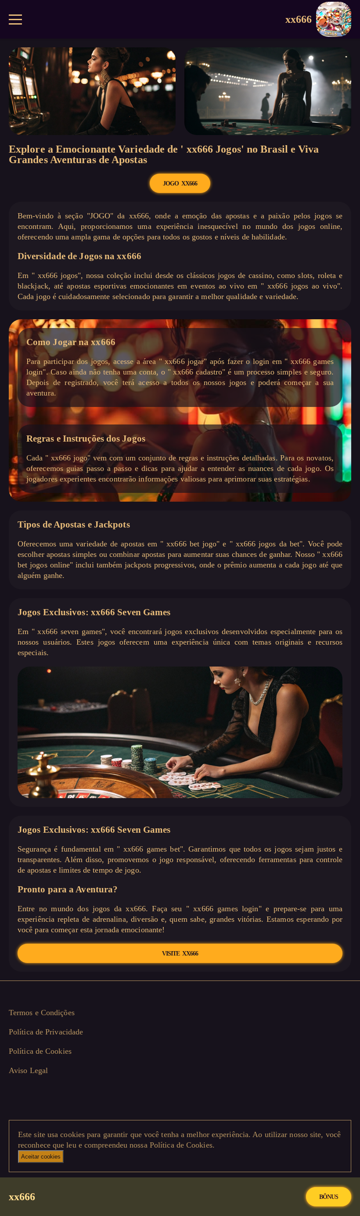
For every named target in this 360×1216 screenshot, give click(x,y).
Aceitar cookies (41, 1156)
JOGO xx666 (180, 183)
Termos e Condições (42, 1012)
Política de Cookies (40, 1051)
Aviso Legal (28, 1070)
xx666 (298, 19)
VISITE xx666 (180, 953)
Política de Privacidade (46, 1031)
